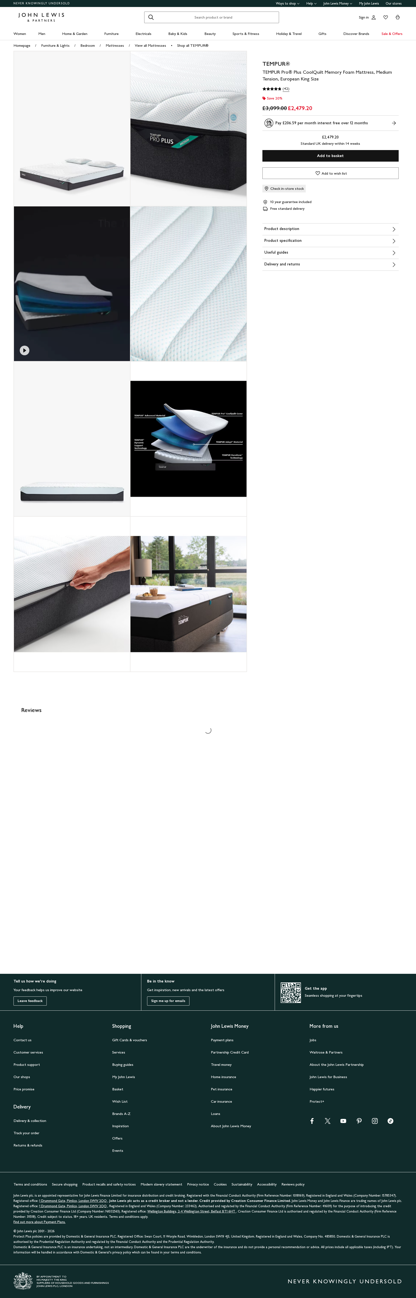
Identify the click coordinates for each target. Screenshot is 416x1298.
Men (41, 33)
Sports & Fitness (246, 33)
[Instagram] (375, 1122)
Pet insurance (221, 1089)
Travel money (221, 1064)
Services (118, 1052)
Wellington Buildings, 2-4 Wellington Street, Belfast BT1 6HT (191, 1211)
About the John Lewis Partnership (337, 1064)
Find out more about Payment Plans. (39, 1222)
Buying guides (122, 1064)
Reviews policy (293, 1184)
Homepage (21, 45)
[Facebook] (312, 1122)
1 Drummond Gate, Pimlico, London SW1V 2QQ (73, 1201)
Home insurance (223, 1076)
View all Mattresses (150, 45)
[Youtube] (343, 1122)
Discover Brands (356, 33)
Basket (117, 1089)
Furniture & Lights (55, 45)
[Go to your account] (373, 17)
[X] (328, 1122)
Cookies (220, 1184)
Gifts (322, 33)
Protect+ (317, 1101)
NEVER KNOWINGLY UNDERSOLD (41, 3)
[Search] (151, 17)
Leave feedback (30, 1001)
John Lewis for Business (328, 1076)
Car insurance (221, 1101)
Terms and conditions (30, 1184)
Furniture (111, 33)
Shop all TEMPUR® (192, 45)
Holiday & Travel (289, 33)
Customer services (28, 1052)
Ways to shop (286, 3)
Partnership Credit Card (230, 1052)
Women (19, 33)
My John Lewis (369, 3)
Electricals (143, 33)
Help (309, 3)
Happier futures (322, 1089)
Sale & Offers (392, 33)
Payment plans (222, 1040)
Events (117, 1150)
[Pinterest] (359, 1122)
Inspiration (120, 1126)
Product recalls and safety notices (109, 1184)
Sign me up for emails (168, 1001)
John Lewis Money (336, 3)
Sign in (364, 17)
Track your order (26, 1133)
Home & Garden (74, 33)
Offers (117, 1138)
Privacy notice (198, 1184)
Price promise (23, 1089)
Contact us (22, 1040)
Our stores (394, 3)
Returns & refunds (27, 1145)
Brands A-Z (121, 1113)
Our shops (21, 1076)
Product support (26, 1064)
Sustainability (242, 1184)
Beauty (210, 33)
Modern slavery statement (161, 1184)
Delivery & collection (29, 1120)
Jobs (313, 1040)
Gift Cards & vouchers (129, 1040)
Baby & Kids (177, 33)
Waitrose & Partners (326, 1052)
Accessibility (267, 1184)
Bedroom (87, 45)
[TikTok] (390, 1122)
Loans (215, 1113)
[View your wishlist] (385, 17)
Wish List (120, 1101)
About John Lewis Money (231, 1126)
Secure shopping (65, 1184)
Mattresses (115, 45)
